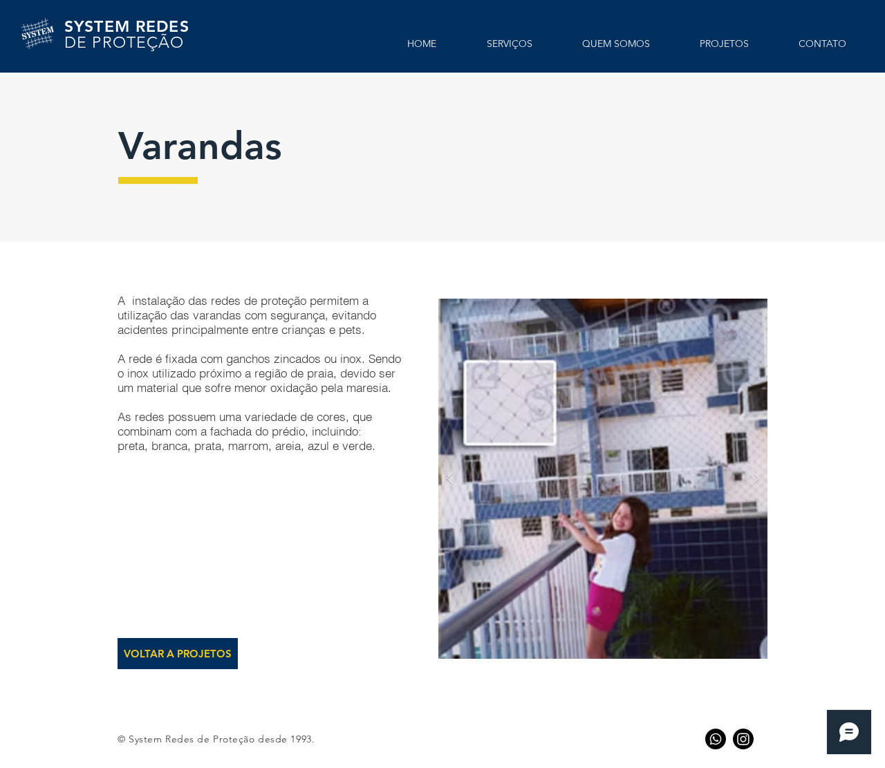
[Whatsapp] (715, 739)
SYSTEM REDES (129, 34)
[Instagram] (743, 739)
